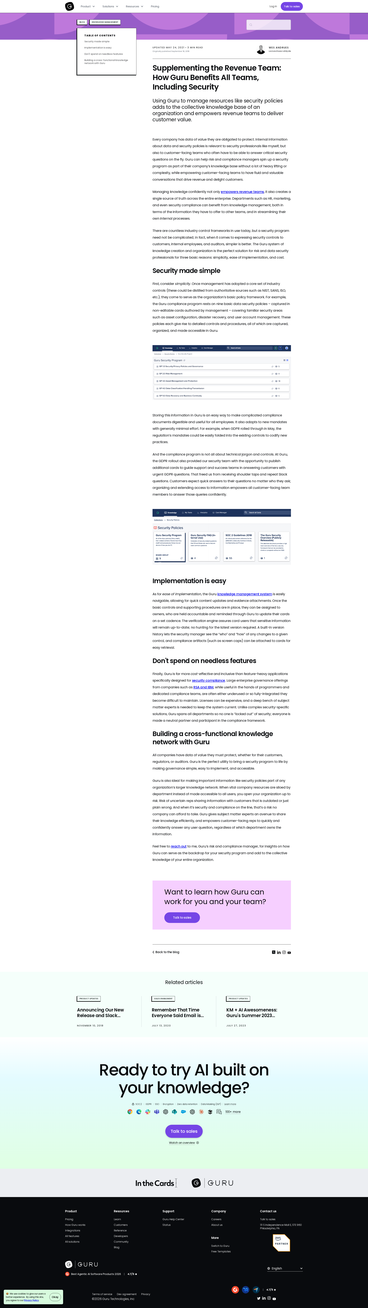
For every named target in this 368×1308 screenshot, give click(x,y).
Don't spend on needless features (103, 53)
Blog (116, 1247)
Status (166, 1225)
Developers (121, 1236)
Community (121, 1241)
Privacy (145, 1294)
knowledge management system (244, 594)
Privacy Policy (31, 1300)
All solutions (72, 1241)
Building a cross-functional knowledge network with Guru (106, 62)
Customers (121, 1225)
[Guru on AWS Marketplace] (281, 1243)
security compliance (208, 680)
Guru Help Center (173, 1219)
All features (72, 1236)
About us (217, 1225)
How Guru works (75, 1225)
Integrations (72, 1230)
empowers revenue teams (242, 191)
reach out (179, 846)
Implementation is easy (98, 47)
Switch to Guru (220, 1246)
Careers (216, 1219)
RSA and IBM (203, 687)
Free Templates (221, 1251)
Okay (55, 1297)
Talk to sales (292, 6)
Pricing (155, 6)
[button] (88, 6)
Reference (120, 1230)
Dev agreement (127, 1294)
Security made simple (97, 41)
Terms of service (102, 1294)
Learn (117, 1219)
